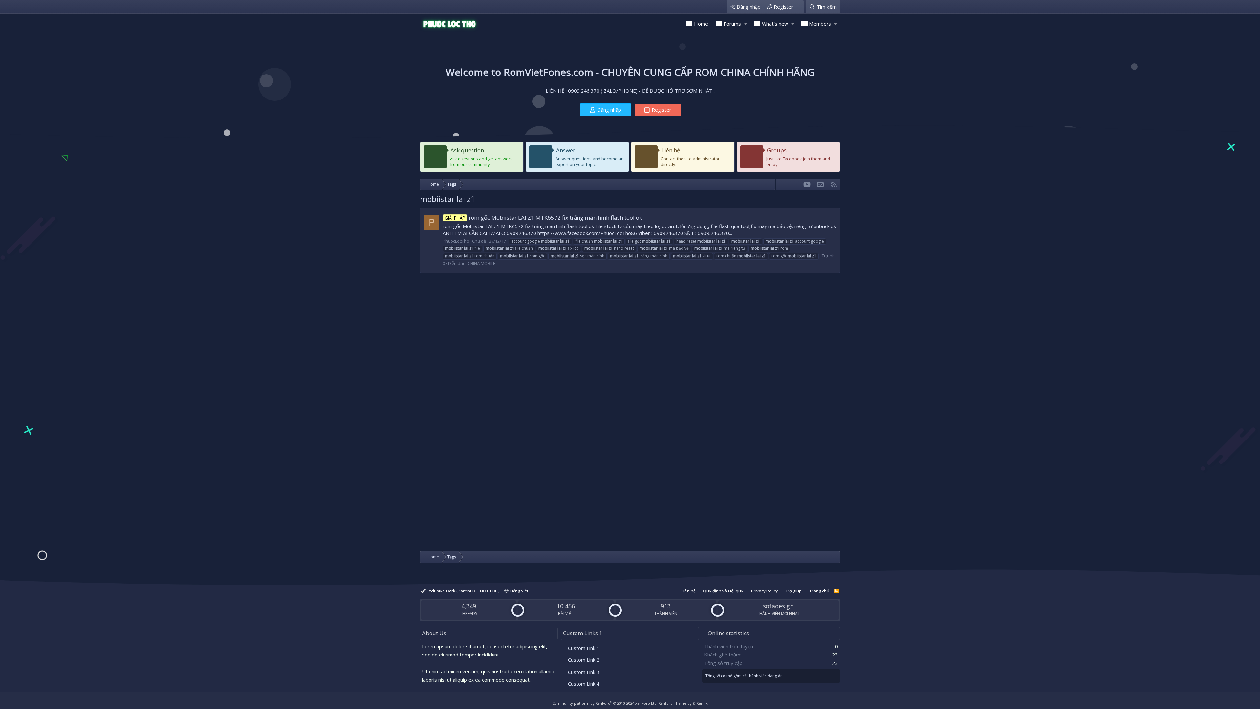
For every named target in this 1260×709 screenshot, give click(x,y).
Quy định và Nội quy (723, 591)
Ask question (467, 150)
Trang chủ (819, 591)
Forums (732, 23)
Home (701, 23)
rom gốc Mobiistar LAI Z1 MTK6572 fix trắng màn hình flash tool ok (543, 217)
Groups (777, 150)
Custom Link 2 (583, 659)
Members (820, 23)
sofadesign (778, 606)
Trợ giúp (794, 591)
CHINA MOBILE (481, 263)
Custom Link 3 (583, 672)
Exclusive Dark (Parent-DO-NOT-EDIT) (462, 591)
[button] (745, 24)
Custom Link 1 (583, 648)
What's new (775, 23)
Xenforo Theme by (683, 703)
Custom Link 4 (583, 683)
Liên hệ (671, 150)
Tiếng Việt (518, 591)
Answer (565, 150)
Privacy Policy (764, 591)
